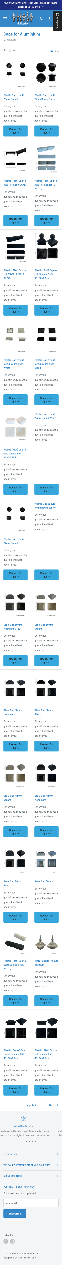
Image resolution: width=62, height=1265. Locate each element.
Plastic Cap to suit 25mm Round (13, 97)
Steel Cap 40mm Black (12, 883)
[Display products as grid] (51, 50)
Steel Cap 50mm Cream (43, 626)
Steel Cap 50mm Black (43, 712)
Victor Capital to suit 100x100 (46, 962)
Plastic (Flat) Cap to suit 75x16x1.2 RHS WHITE (45, 184)
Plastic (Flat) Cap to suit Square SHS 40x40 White (14, 453)
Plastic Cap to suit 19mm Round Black (44, 97)
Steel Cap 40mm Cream (12, 797)
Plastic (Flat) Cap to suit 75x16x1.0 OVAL (14, 182)
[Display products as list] (57, 50)
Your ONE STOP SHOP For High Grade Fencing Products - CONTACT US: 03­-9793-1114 (31, 4)
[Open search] (42, 18)
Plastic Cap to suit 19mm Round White (45, 505)
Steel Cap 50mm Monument (12, 712)
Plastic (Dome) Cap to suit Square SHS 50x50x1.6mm (14, 1054)
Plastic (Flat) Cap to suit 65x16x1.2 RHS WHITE (14, 964)
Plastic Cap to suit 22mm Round (13, 540)
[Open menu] (5, 18)
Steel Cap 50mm (43, 881)
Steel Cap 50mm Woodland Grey (12, 626)
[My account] (48, 18)
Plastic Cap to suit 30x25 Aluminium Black (44, 363)
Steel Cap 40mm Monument (43, 797)
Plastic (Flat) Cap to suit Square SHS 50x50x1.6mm (45, 1054)
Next (52, 1105)
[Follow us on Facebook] (5, 1241)
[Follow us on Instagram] (12, 1241)
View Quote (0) (57, 21)
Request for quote (15, 131)
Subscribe (15, 1213)
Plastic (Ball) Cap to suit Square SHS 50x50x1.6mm (45, 274)
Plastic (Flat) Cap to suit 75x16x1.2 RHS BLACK (14, 274)
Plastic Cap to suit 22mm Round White (45, 415)
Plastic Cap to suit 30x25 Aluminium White (13, 363)
